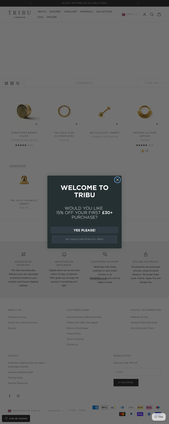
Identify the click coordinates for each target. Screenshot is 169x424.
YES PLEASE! (84, 230)
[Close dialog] (117, 180)
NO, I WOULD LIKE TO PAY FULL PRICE (84, 239)
